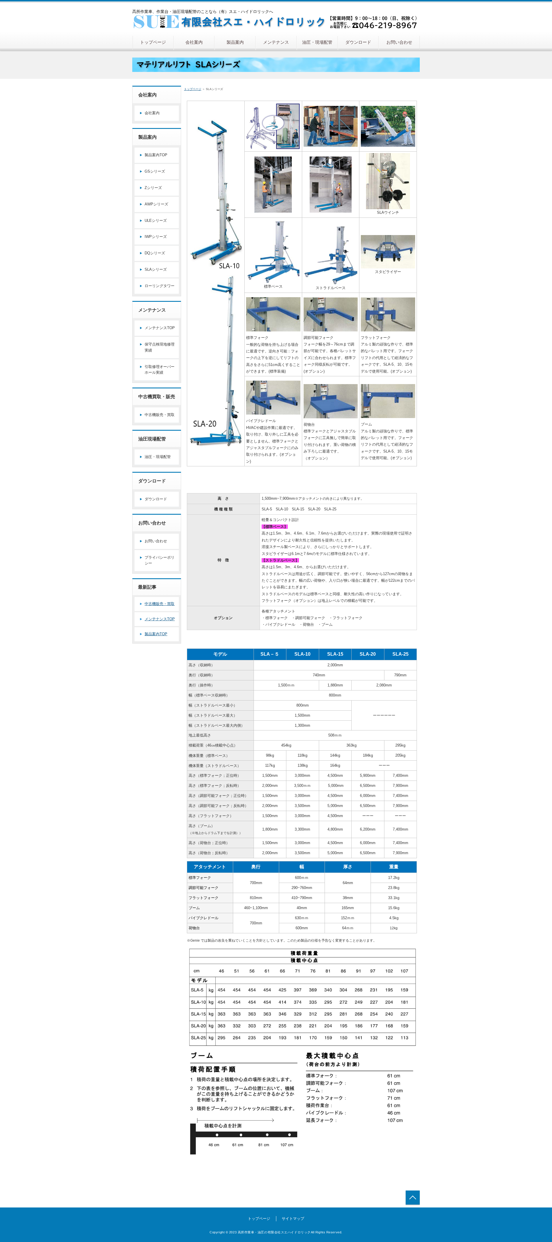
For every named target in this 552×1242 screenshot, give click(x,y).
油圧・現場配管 (317, 42)
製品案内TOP (156, 155)
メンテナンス (276, 42)
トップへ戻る (413, 1198)
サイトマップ (293, 1218)
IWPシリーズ (156, 236)
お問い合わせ (399, 42)
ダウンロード (358, 42)
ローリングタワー (160, 286)
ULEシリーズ (156, 220)
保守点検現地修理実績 (160, 347)
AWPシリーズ (156, 204)
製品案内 (235, 42)
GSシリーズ (155, 171)
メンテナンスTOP (160, 328)
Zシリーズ (153, 188)
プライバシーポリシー (160, 560)
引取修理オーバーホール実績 (160, 370)
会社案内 (194, 42)
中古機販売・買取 (160, 415)
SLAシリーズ (156, 269)
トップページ (153, 42)
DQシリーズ (155, 253)
